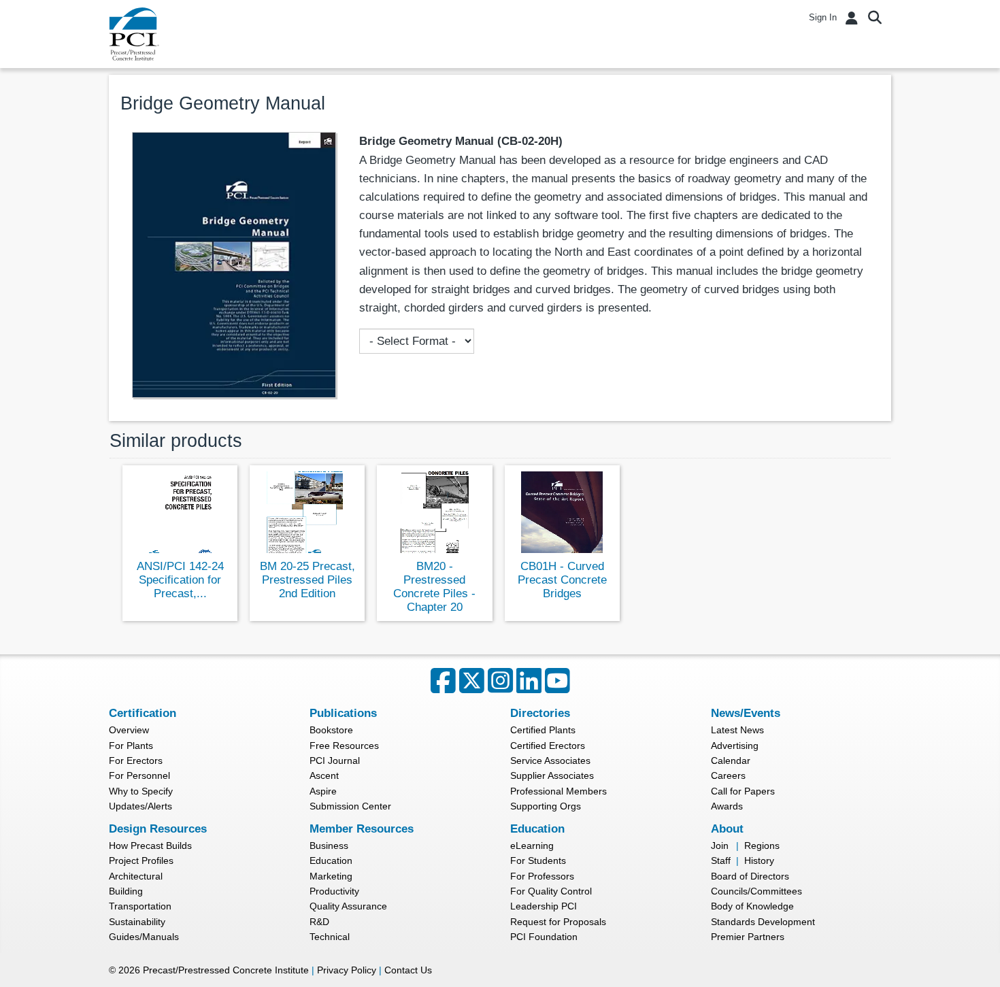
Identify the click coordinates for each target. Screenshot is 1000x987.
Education (331, 860)
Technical (330, 936)
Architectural (136, 876)
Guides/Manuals (144, 936)
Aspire (323, 791)
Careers (728, 775)
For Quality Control (551, 891)
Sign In (823, 17)
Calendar (730, 760)
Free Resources (344, 745)
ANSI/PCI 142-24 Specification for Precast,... (180, 580)
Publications (343, 713)
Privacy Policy (346, 970)
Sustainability (137, 921)
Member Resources (362, 828)
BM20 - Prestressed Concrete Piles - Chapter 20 (434, 587)
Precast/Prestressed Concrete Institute (226, 970)
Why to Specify (141, 791)
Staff (721, 860)
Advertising (735, 745)
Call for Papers (743, 791)
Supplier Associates (552, 775)
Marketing (331, 876)
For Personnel (139, 775)
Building (126, 891)
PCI (134, 34)
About (727, 828)
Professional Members (558, 791)
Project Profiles (141, 860)
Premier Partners (747, 936)
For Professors (542, 876)
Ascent (324, 775)
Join (720, 845)
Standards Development (763, 921)
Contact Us (408, 970)
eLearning (532, 845)
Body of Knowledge (752, 906)
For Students (538, 860)
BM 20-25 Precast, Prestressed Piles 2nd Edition (307, 580)
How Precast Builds (150, 845)
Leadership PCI (543, 906)
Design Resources (158, 828)
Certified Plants (543, 729)
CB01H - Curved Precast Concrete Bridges (562, 580)
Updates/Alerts (140, 806)
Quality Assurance (348, 906)
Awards (727, 806)
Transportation (140, 906)
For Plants (131, 745)
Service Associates (550, 760)
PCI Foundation (544, 936)
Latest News (737, 729)
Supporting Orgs (545, 806)
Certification (142, 713)
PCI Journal (335, 760)
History (759, 860)
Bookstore (331, 729)
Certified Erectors (547, 745)
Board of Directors (750, 876)
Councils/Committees (756, 891)
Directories (540, 713)
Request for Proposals (558, 921)
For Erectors (136, 760)
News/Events (745, 713)
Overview (129, 729)
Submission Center (350, 806)
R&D (319, 921)
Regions (762, 845)
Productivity (334, 891)
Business (329, 845)
